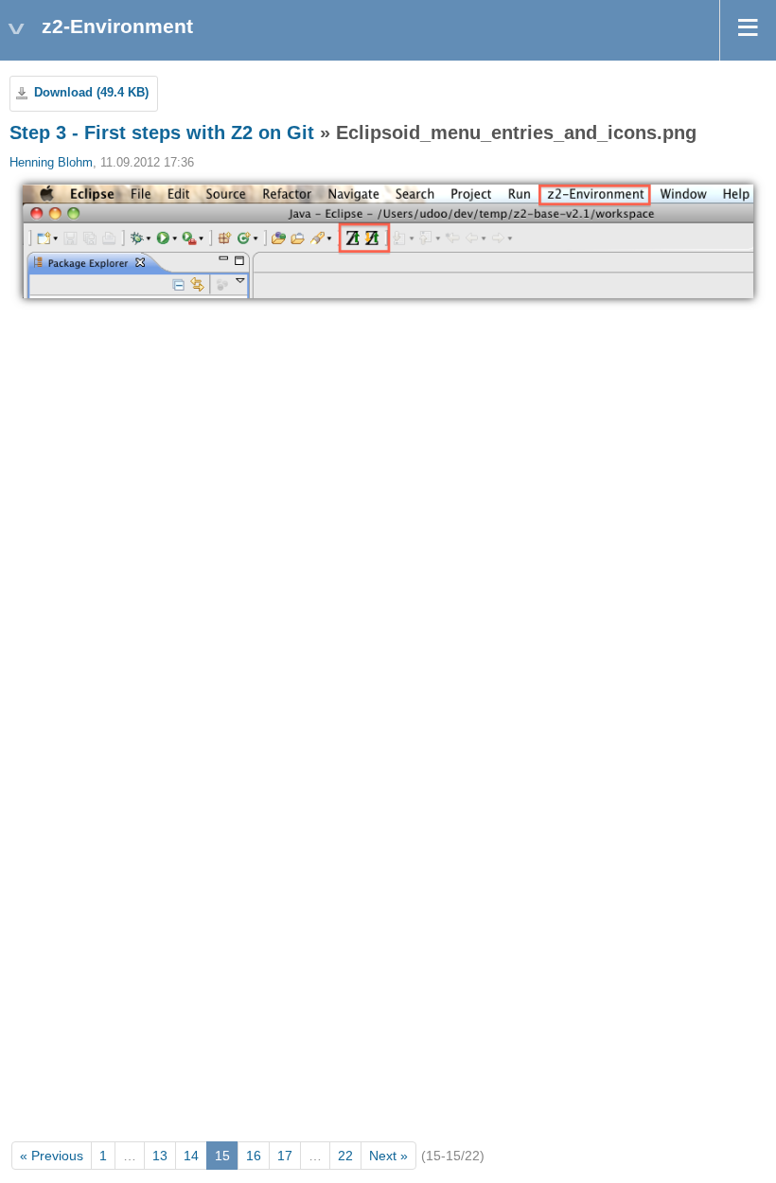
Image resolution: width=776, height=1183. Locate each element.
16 (253, 1155)
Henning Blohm (51, 162)
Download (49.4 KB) (91, 92)
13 (160, 1155)
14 (191, 1155)
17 (284, 1155)
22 (345, 1155)
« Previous (51, 1155)
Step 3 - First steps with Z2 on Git (161, 132)
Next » (388, 1155)
